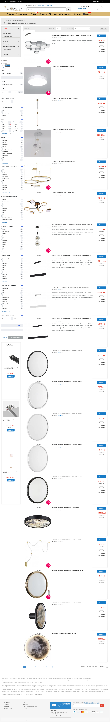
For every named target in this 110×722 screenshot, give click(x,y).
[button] (104, 1)
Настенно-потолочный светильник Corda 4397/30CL (66, 539)
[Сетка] (105, 28)
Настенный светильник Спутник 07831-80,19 (64, 633)
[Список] (102, 28)
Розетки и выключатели (9, 46)
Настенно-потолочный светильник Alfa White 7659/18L (67, 381)
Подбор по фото (12, 1)
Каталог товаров (22, 14)
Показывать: (52, 28)
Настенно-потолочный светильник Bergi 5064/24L (66, 507)
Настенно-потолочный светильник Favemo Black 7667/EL (68, 570)
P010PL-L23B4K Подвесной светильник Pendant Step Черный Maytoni (71, 255)
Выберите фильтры (15, 337)
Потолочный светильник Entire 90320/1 (63, 66)
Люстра (39, 5)
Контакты (54, 14)
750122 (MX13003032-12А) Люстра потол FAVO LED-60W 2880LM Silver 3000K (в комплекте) (76, 35)
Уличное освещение (8, 39)
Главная (11, 14)
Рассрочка (20, 1)
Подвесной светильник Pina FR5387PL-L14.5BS (65, 98)
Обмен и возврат (8, 708)
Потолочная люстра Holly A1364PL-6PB (63, 192)
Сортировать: (70, 28)
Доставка (44, 14)
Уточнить (19, 68)
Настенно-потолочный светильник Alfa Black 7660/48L (67, 350)
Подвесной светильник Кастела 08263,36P (63, 161)
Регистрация (96, 1)
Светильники (6, 31)
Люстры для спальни (18, 20)
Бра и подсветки (7, 33)
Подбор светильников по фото (29, 706)
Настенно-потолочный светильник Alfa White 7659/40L (67, 444)
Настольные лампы (7, 36)
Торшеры (5, 41)
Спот (51, 5)
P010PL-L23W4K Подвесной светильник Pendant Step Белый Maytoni (71, 287)
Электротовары (6, 51)
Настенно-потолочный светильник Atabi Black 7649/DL (67, 476)
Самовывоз (25, 704)
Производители (66, 14)
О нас (6, 1)
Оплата (24, 702)
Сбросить (4, 68)
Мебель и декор (7, 49)
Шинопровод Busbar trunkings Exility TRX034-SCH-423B (10, 367)
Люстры (9, 20)
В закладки (102, 49)
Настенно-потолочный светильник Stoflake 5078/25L (66, 602)
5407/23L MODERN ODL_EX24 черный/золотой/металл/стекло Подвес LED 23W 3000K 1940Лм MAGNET (80, 224)
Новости (78, 14)
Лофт (43, 5)
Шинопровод (92, 702)
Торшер (47, 5)
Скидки (35, 13)
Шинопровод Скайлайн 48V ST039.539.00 (10, 419)
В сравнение (102, 51)
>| (52, 667)
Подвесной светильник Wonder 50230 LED (63, 129)
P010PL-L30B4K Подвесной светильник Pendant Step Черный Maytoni (71, 318)
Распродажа (7, 702)
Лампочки (5, 54)
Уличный (86, 702)
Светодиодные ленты (8, 44)
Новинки (88, 13)
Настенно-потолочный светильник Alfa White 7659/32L (67, 413)
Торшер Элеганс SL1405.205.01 (10, 471)
